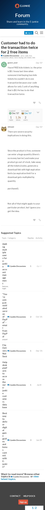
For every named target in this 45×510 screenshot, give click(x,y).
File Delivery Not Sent (4, 351)
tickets (29, 58)
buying (21, 58)
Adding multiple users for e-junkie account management (4, 264)
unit (25, 58)
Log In (29, 32)
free (30, 56)
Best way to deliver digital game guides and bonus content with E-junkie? (4, 440)
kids (33, 58)
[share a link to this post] (39, 103)
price (22, 56)
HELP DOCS (29, 496)
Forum (22, 15)
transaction (5, 58)
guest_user (13, 62)
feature (5, 286)
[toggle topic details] (38, 112)
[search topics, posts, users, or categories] (36, 32)
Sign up (23, 502)
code (26, 56)
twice (16, 58)
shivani (11, 127)
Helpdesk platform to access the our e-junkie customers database (4, 385)
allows (11, 58)
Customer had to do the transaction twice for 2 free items (19, 47)
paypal (4, 339)
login (4, 288)
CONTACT (15, 496)
